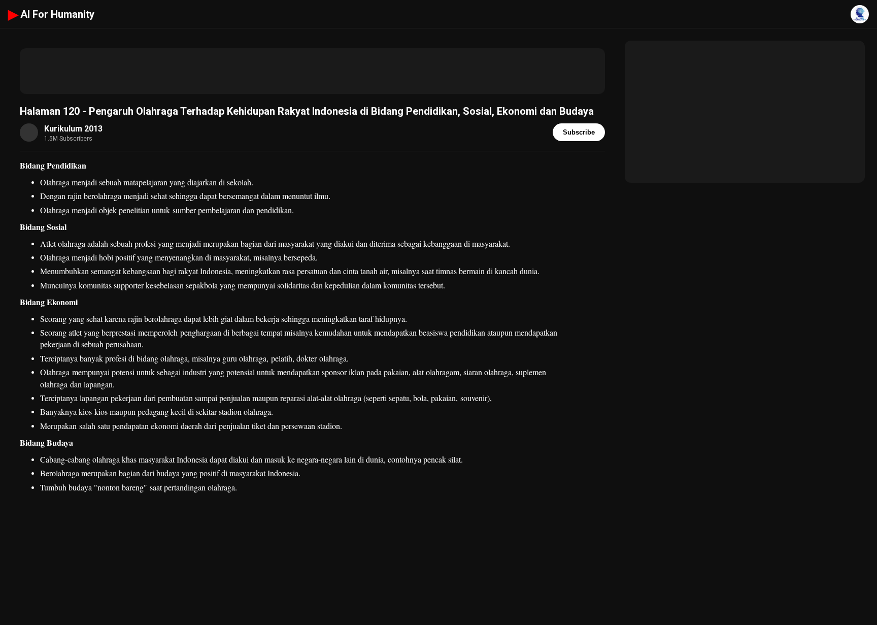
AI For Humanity (51, 14)
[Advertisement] (312, 71)
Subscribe (579, 132)
